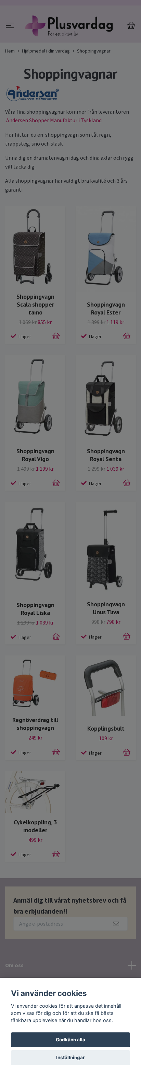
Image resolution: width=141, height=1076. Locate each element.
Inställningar (70, 1057)
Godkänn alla (70, 1039)
